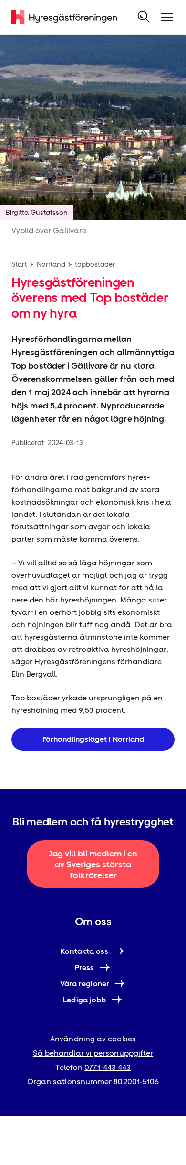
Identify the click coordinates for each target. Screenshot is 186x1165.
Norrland (51, 264)
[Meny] (166, 17)
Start (19, 264)
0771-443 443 (107, 1067)
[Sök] (144, 17)
